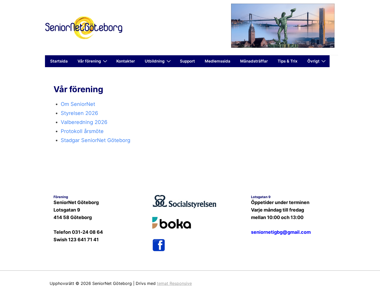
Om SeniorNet (78, 104)
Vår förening (89, 61)
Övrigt (313, 61)
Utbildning (155, 61)
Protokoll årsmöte (82, 131)
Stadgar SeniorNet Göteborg (95, 140)
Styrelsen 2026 (79, 113)
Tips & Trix (288, 61)
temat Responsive (174, 283)
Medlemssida (217, 61)
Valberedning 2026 (84, 122)
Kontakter (125, 61)
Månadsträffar (254, 61)
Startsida (59, 61)
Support (187, 61)
